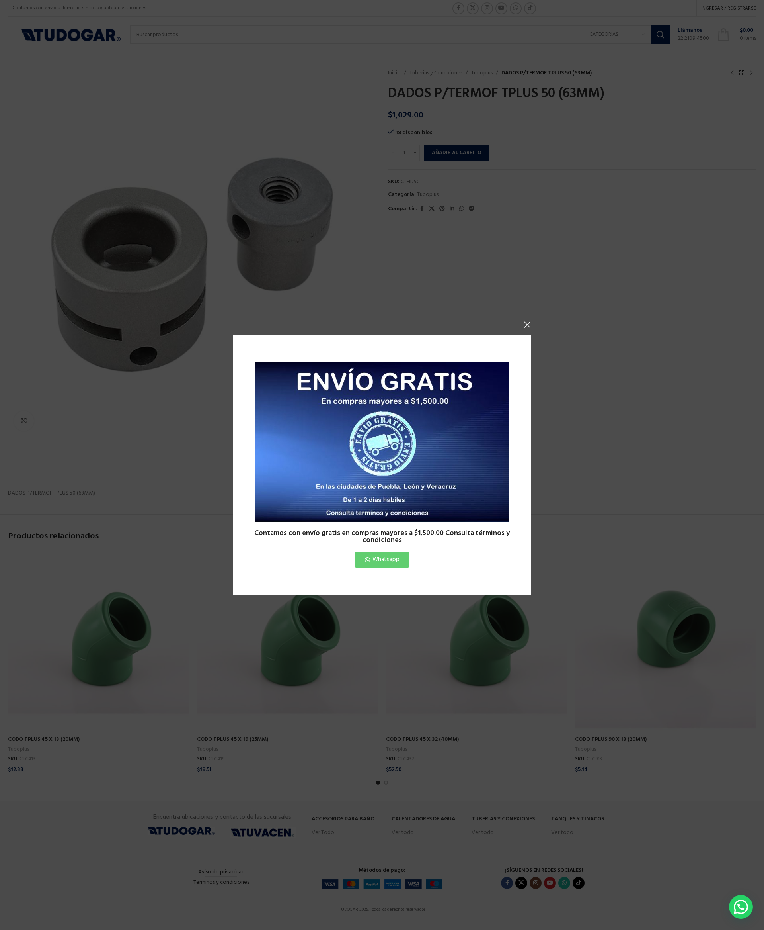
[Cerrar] (527, 325)
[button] (741, 907)
